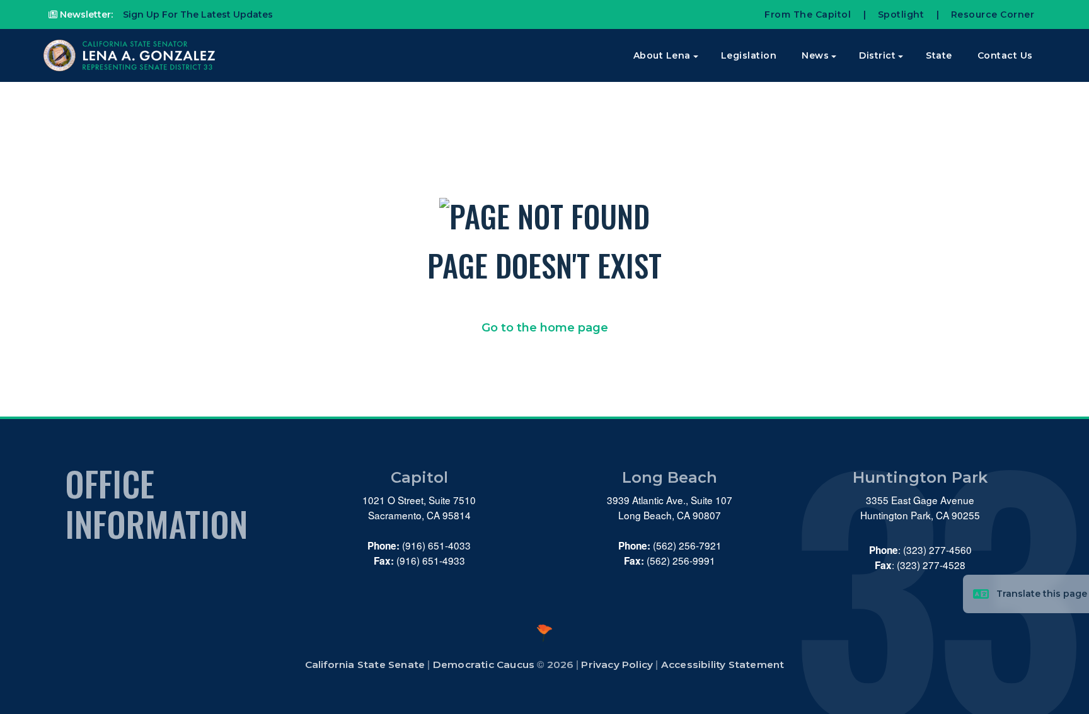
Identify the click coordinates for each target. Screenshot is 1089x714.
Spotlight (901, 14)
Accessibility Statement (723, 665)
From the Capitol (807, 14)
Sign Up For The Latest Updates (196, 14)
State (939, 55)
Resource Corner (993, 14)
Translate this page (1041, 593)
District (877, 55)
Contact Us (1005, 55)
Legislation (749, 55)
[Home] (130, 56)
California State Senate (365, 665)
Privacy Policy (617, 665)
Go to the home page (544, 328)
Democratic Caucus (483, 665)
